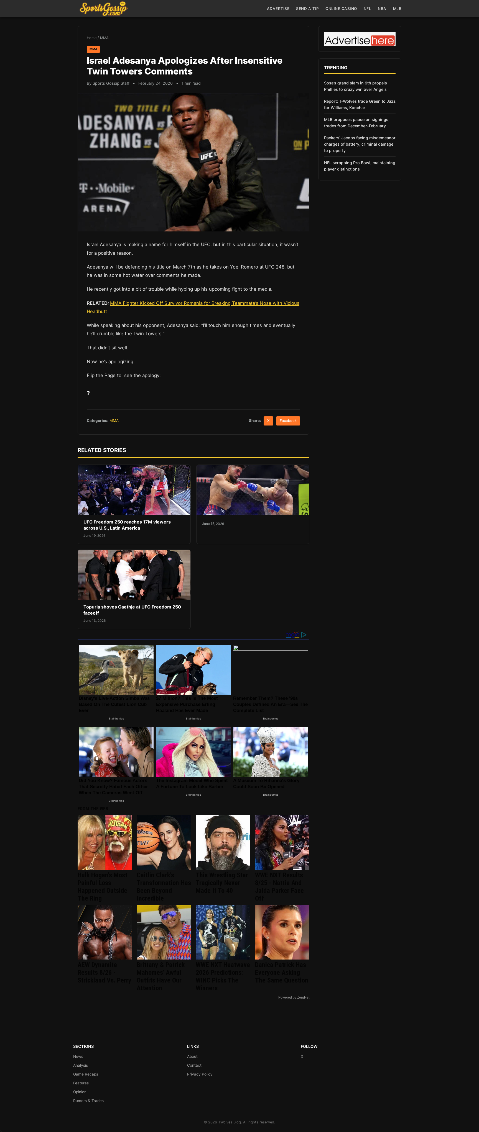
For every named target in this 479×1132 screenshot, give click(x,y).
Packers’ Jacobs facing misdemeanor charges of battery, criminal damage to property (360, 144)
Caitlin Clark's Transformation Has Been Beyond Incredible (164, 886)
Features (81, 1083)
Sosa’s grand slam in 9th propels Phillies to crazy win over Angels (355, 86)
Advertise (278, 8)
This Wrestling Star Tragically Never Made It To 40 (222, 882)
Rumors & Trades (88, 1101)
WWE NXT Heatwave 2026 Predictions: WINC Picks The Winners (223, 976)
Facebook (288, 421)
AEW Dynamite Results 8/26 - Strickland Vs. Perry (104, 972)
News (78, 1056)
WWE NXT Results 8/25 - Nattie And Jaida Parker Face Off (279, 886)
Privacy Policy (200, 1074)
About (192, 1056)
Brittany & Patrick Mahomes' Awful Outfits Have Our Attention (161, 976)
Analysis (80, 1065)
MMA (104, 38)
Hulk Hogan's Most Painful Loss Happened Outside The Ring (102, 886)
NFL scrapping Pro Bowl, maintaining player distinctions (359, 165)
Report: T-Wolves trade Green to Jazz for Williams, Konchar (360, 104)
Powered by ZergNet (293, 997)
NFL (367, 8)
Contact (194, 1065)
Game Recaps (85, 1074)
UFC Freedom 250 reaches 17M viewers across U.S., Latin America (127, 525)
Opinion (79, 1092)
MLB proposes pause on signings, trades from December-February (356, 122)
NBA (382, 8)
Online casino (341, 8)
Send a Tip (307, 8)
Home (91, 38)
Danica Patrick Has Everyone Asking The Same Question (281, 972)
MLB (397, 8)
